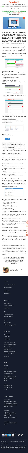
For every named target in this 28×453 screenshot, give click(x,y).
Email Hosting (7, 322)
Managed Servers (8, 316)
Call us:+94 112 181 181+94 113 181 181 (8, 385)
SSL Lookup (6, 356)
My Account (7, 334)
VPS (5, 311)
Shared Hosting (7, 303)
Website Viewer (7, 349)
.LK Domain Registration (10, 285)
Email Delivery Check (9, 353)
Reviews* (3, 6)
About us (6, 365)
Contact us (6, 367)
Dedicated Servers (8, 314)
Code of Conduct (4, 443)
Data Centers (24, 6)
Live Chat (6, 389)
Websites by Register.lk (9, 325)
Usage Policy (7, 339)
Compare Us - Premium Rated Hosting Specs (15, 6)
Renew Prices (7, 6)
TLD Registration (8, 287)
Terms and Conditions (13, 441)
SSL (4, 320)
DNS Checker (7, 291)
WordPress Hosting (8, 305)
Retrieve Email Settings (9, 351)
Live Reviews (7, 336)
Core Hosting (7, 308)
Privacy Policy (4, 441)
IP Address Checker (8, 346)
